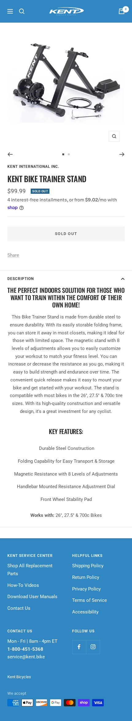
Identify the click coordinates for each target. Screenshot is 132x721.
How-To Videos (23, 585)
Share (13, 255)
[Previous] (10, 154)
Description (20, 279)
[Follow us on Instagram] (93, 647)
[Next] (122, 154)
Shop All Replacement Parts (29, 569)
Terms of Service (89, 600)
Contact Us (18, 608)
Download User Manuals (32, 596)
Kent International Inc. (33, 166)
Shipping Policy (87, 565)
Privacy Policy (86, 589)
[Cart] (121, 11)
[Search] (22, 11)
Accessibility (85, 612)
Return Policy (85, 577)
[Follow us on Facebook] (79, 647)
